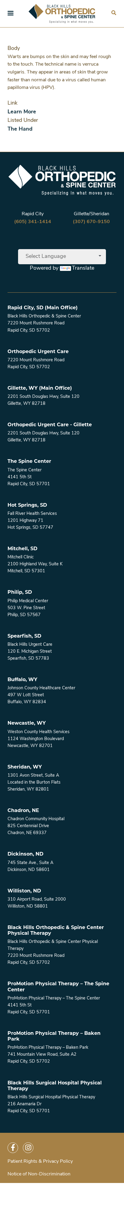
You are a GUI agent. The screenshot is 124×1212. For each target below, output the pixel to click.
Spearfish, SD (24, 636)
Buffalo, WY (22, 679)
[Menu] (10, 13)
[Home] (62, 13)
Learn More (22, 112)
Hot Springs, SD (27, 505)
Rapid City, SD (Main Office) (43, 307)
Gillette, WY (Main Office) (40, 388)
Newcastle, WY (27, 723)
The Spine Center (29, 461)
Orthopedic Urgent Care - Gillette (50, 424)
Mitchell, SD (22, 548)
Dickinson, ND (25, 854)
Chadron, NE (23, 810)
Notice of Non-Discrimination (39, 1174)
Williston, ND (24, 891)
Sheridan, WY (25, 767)
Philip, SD (20, 592)
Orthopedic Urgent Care (38, 351)
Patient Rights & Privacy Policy (40, 1161)
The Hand (20, 129)
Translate (83, 268)
